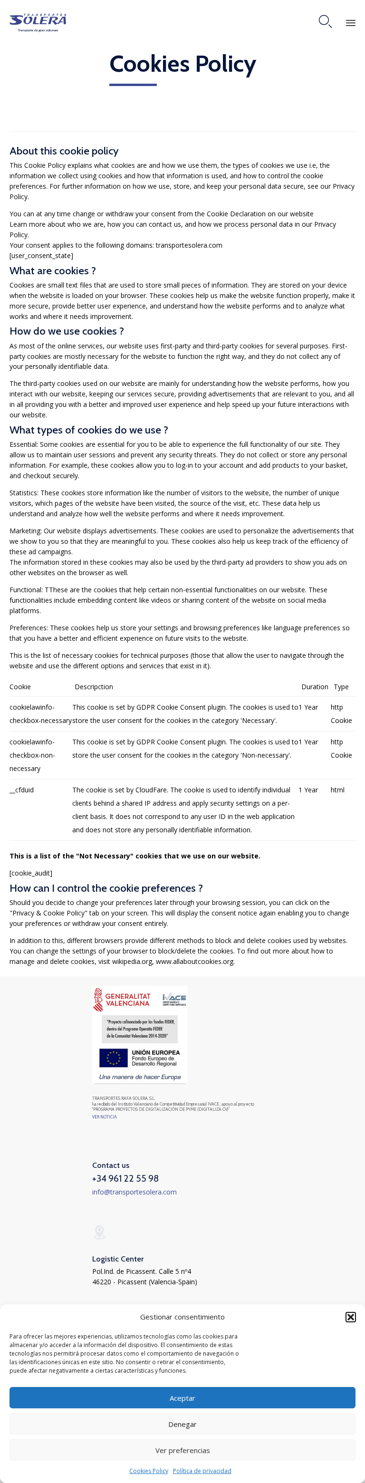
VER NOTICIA (104, 1117)
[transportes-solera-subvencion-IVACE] (139, 1082)
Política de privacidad (202, 1471)
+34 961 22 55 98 (125, 1178)
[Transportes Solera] (38, 21)
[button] (350, 1317)
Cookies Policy (148, 1471)
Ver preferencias (182, 1450)
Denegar (182, 1424)
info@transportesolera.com (134, 1191)
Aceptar (182, 1398)
